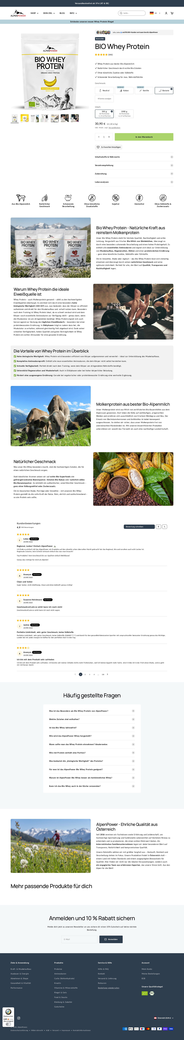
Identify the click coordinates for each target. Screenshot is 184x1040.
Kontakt (101, 973)
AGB (47, 1030)
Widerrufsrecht (37, 1030)
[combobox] (155, 13)
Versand (55, 1030)
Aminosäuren (60, 973)
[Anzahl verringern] (98, 137)
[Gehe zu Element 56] (45, 118)
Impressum (65, 1030)
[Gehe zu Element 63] (75, 118)
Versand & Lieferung (107, 978)
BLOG (62, 13)
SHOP (33, 13)
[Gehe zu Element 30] (25, 118)
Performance (16, 988)
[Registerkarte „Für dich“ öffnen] (4, 1036)
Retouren (102, 983)
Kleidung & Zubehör (63, 1002)
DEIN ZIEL (47, 13)
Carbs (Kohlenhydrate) (64, 978)
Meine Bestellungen (151, 973)
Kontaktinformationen (81, 1030)
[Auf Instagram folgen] (18, 1018)
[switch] (8, 1024)
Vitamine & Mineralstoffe (66, 988)
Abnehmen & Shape (19, 978)
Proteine (58, 969)
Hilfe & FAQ (103, 969)
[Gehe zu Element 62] (65, 118)
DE (156, 13)
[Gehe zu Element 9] (15, 118)
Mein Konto (147, 969)
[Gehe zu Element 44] (35, 118)
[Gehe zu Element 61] (55, 118)
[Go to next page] (108, 674)
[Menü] (12, 1008)
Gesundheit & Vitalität (21, 983)
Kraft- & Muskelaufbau (21, 969)
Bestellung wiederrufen (108, 988)
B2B (143, 978)
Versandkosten (114, 128)
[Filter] (158, 527)
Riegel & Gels (60, 992)
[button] (101, 54)
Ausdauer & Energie (20, 973)
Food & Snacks (60, 997)
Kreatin (57, 983)
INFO (72, 13)
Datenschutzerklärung (19, 1030)
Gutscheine (59, 1006)
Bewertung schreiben (134, 526)
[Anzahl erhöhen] (109, 137)
